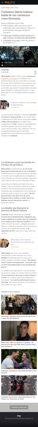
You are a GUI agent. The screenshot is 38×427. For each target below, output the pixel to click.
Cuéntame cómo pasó (19, 407)
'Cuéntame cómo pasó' (11, 40)
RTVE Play (15, 81)
